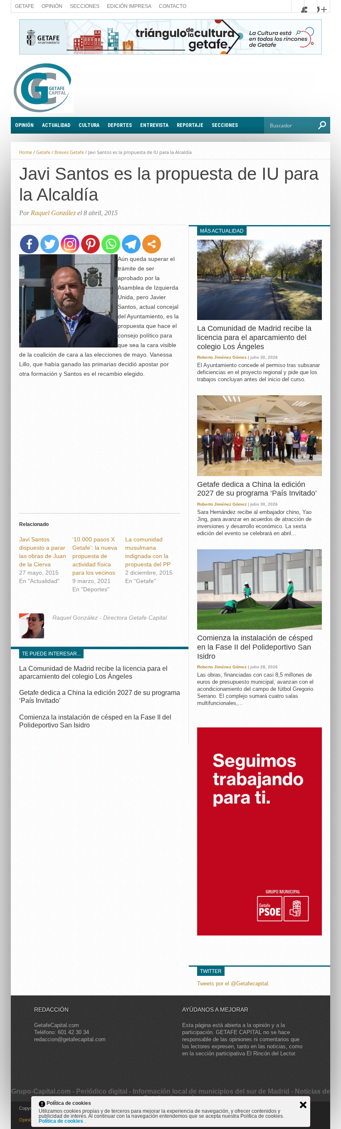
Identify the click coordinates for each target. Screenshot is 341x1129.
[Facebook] (29, 244)
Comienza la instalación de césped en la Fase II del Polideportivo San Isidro (255, 647)
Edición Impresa (129, 6)
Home (25, 152)
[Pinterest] (90, 244)
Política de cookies (61, 1121)
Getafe (24, 6)
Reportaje (190, 125)
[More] (151, 244)
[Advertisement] (99, 443)
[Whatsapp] (110, 244)
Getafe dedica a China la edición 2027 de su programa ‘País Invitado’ (257, 489)
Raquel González (53, 212)
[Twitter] (49, 244)
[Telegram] (131, 244)
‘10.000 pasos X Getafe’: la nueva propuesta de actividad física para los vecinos (94, 556)
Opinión (52, 6)
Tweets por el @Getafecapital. (233, 983)
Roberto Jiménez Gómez (222, 357)
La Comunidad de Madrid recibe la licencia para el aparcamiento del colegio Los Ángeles (254, 337)
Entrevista (154, 125)
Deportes (120, 125)
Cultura (89, 125)
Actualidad (56, 125)
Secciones (84, 6)
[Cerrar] (303, 1105)
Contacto (172, 6)
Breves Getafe (69, 152)
